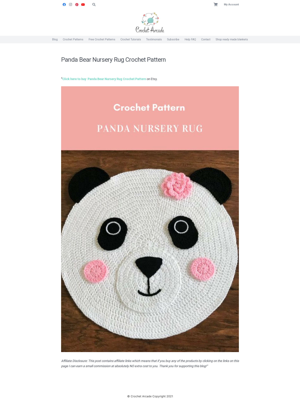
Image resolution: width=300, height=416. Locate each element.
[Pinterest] (77, 4)
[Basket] (216, 4)
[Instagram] (70, 4)
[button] (93, 4)
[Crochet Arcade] (150, 22)
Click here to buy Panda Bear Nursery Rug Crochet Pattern (104, 79)
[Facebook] (64, 4)
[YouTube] (83, 4)
